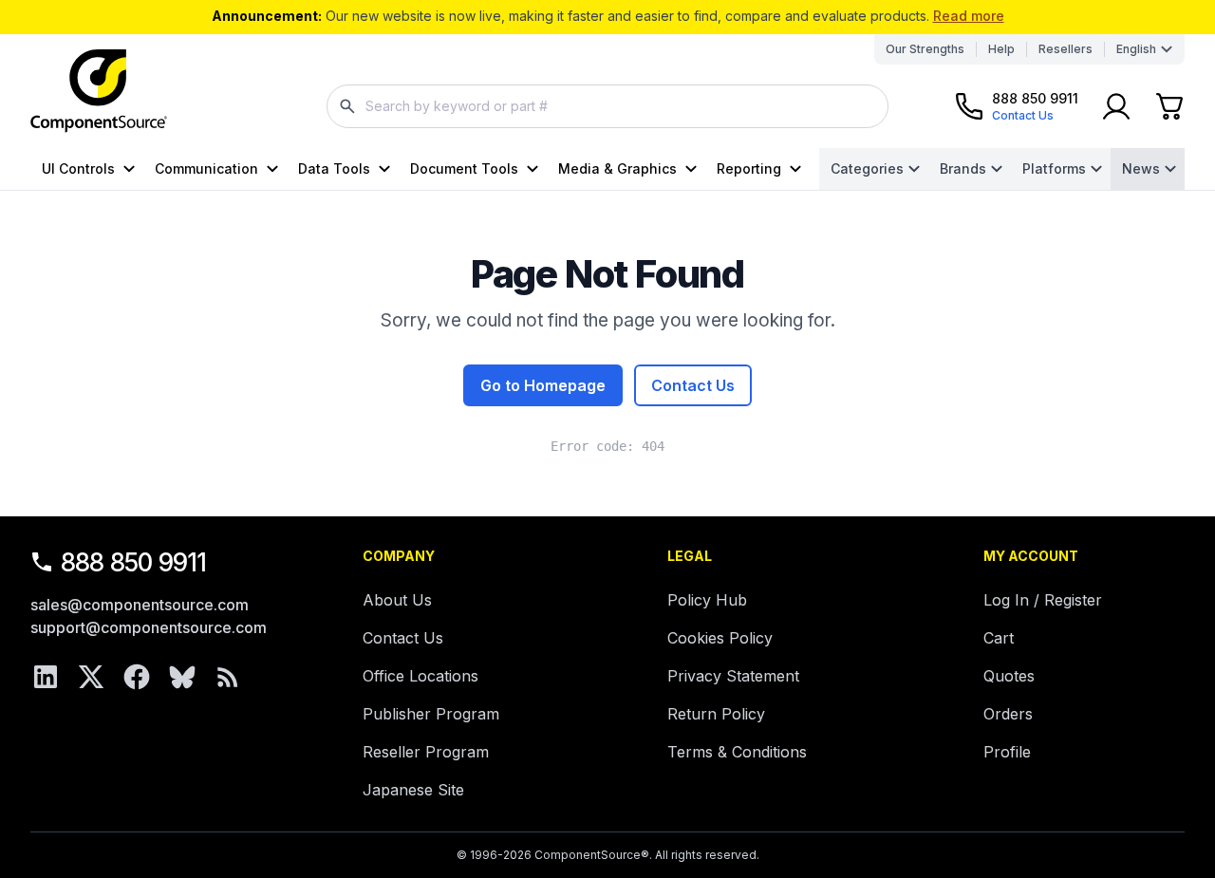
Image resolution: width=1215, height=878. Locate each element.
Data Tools (334, 168)
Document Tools (464, 168)
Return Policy (716, 713)
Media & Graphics (617, 168)
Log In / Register (1042, 599)
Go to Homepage (543, 385)
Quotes (1009, 675)
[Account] (1116, 106)
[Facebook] (137, 677)
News (1141, 168)
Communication (206, 168)
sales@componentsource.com (139, 604)
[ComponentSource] (98, 91)
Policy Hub (707, 599)
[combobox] (607, 106)
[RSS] (228, 677)
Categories (867, 168)
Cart (998, 637)
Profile (1007, 751)
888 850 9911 (134, 562)
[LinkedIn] (45, 677)
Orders (1008, 713)
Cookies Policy (720, 637)
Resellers (1065, 49)
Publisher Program (431, 713)
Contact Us (693, 385)
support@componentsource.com (148, 627)
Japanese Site (413, 789)
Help (1001, 49)
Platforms (1054, 168)
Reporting (749, 168)
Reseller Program (426, 751)
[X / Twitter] (91, 677)
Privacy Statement (733, 675)
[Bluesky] (182, 677)
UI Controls (78, 168)
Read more (968, 16)
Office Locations (420, 675)
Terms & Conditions (737, 751)
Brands (963, 168)
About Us (397, 599)
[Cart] (1169, 106)
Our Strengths (925, 49)
